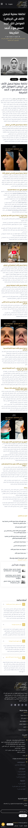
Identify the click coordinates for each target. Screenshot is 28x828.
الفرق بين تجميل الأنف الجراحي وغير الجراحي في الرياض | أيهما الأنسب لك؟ (15, 532)
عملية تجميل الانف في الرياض (19, 99)
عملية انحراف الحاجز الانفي (20, 542)
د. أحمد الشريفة (22, 560)
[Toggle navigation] (2, 4)
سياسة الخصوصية (22, 730)
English (10, 4)
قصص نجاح (23, 718)
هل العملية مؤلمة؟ (16, 625)
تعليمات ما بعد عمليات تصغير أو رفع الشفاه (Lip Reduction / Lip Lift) (12, 570)
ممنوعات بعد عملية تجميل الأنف (18, 549)
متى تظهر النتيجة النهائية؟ (15, 641)
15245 (23, 756)
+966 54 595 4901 (21, 752)
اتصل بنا (21, 826)
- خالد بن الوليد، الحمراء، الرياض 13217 (13, 750)
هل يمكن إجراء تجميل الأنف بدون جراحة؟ (13, 657)
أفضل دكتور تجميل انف (20, 527)
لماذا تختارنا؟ (23, 715)
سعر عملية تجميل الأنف (20, 553)
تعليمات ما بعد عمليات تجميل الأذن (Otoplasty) (12, 581)
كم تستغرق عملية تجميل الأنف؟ (13, 604)
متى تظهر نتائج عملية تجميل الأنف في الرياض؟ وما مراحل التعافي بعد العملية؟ (14, 522)
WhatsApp (14, 79)
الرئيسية (16, 37)
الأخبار (25, 727)
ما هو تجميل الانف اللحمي (19, 546)
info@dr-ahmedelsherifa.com (19, 759)
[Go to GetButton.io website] (3, 826)
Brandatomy (15, 823)
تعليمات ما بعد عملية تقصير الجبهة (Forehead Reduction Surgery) (13, 576)
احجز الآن (23, 79)
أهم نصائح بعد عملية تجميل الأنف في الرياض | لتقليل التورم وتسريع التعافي (15, 537)
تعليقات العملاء (22, 724)
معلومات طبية (10, 37)
